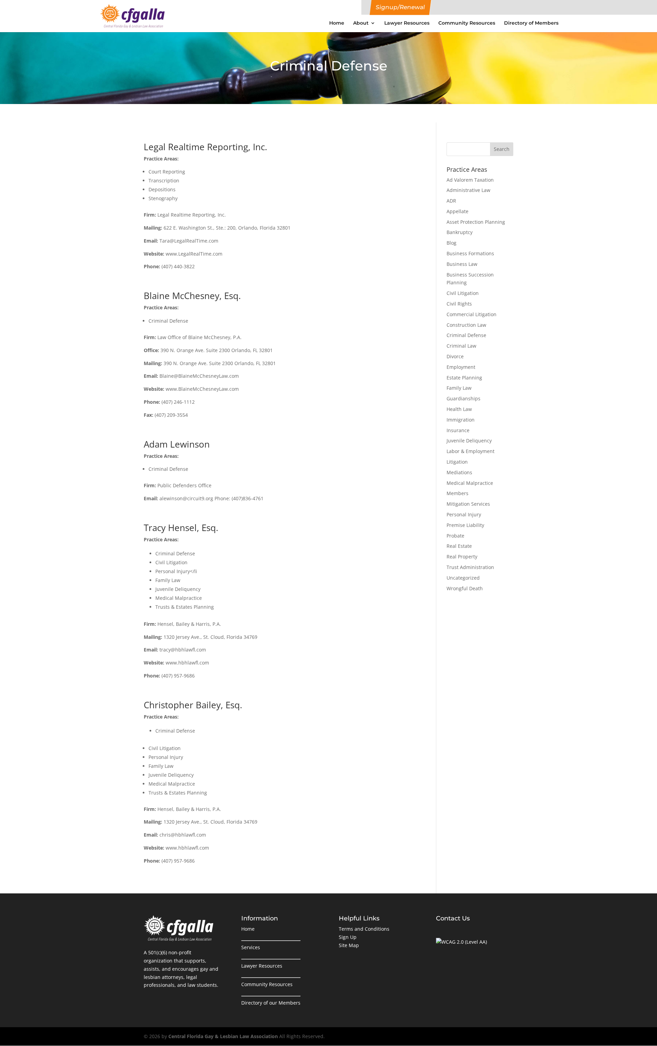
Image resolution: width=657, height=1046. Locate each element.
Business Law (462, 264)
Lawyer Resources (406, 23)
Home (336, 23)
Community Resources (466, 23)
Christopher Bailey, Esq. (193, 705)
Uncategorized (463, 577)
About (361, 23)
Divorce (455, 356)
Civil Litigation (463, 293)
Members (457, 493)
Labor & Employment (470, 451)
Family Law (459, 388)
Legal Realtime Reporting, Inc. (205, 147)
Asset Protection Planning (476, 222)
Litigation (457, 462)
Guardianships (463, 398)
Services (250, 947)
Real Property (462, 556)
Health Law (459, 409)
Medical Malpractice (470, 483)
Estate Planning (464, 377)
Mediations (459, 472)
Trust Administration (470, 567)
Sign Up (348, 937)
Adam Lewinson (177, 444)
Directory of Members (531, 23)
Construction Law (466, 325)
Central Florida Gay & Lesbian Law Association (223, 1036)
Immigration (461, 419)
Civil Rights (459, 303)
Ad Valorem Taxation (470, 180)
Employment (461, 367)
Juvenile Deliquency (469, 440)
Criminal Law (461, 346)
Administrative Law (468, 190)
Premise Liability (465, 525)
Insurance (458, 430)
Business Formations (470, 253)
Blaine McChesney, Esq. (192, 295)
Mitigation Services (468, 504)
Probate (455, 535)
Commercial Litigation (472, 314)
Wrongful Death (465, 588)
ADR (451, 200)
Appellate (457, 211)
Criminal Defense (466, 335)
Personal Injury (464, 514)
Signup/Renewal (400, 7)
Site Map (349, 945)
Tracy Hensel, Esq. (181, 527)
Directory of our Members (270, 1002)
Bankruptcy (460, 232)
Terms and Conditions (364, 929)
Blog (451, 243)
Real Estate (459, 546)
